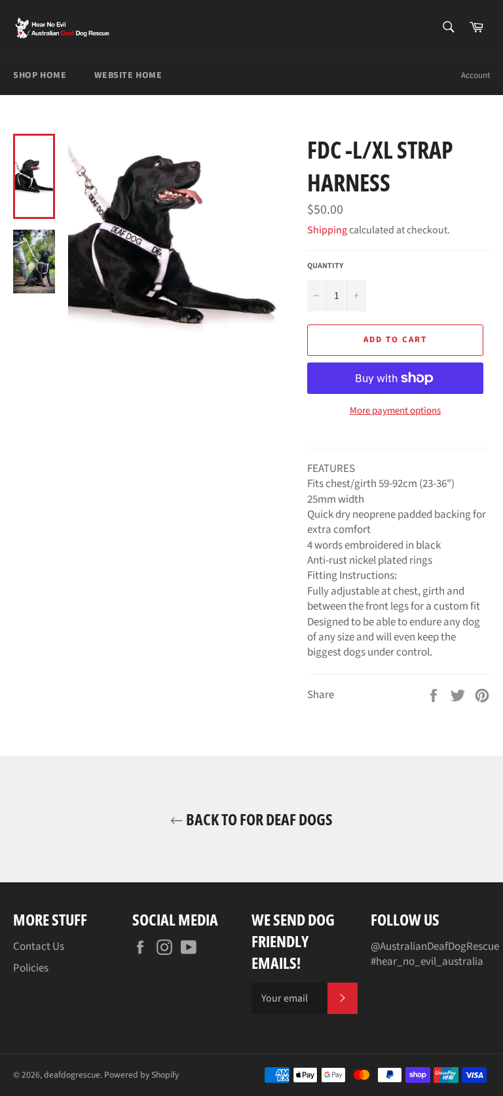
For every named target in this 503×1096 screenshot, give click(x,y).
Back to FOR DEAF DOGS (258, 819)
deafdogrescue (72, 1074)
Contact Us (38, 946)
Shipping (327, 230)
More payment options (395, 411)
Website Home (128, 75)
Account (475, 75)
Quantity (325, 266)
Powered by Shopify (141, 1074)
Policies (30, 968)
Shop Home (39, 75)
